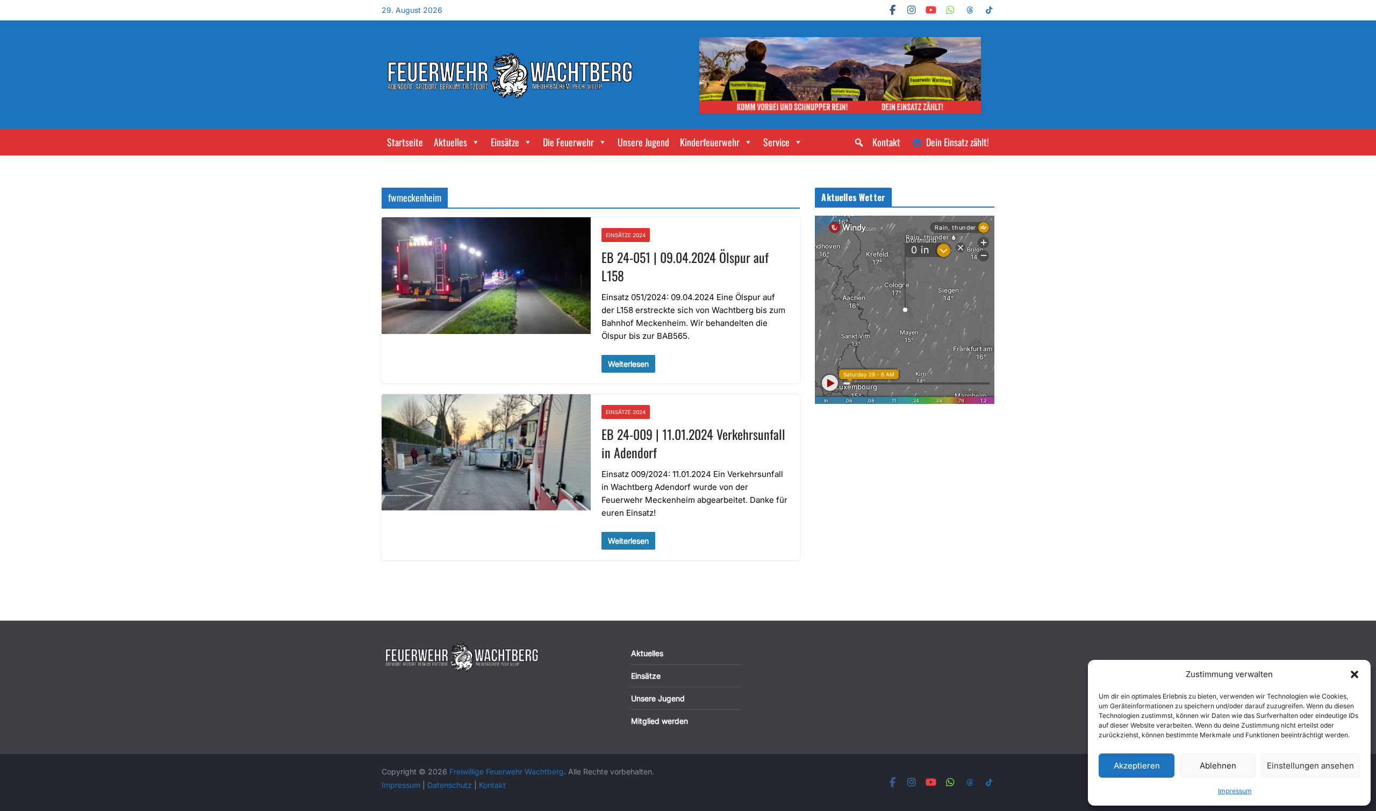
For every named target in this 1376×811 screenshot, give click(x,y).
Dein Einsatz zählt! (957, 142)
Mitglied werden (659, 720)
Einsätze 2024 (626, 235)
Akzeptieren (1137, 765)
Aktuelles (450, 142)
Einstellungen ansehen (1310, 765)
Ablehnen (1218, 765)
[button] (1354, 674)
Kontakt (886, 142)
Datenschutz (450, 784)
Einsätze (505, 142)
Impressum (1235, 791)
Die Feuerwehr (568, 142)
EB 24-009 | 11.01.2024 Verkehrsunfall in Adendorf (693, 443)
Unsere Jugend (643, 142)
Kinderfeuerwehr (710, 142)
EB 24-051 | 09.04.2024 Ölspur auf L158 (685, 266)
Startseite (405, 142)
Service (776, 142)
